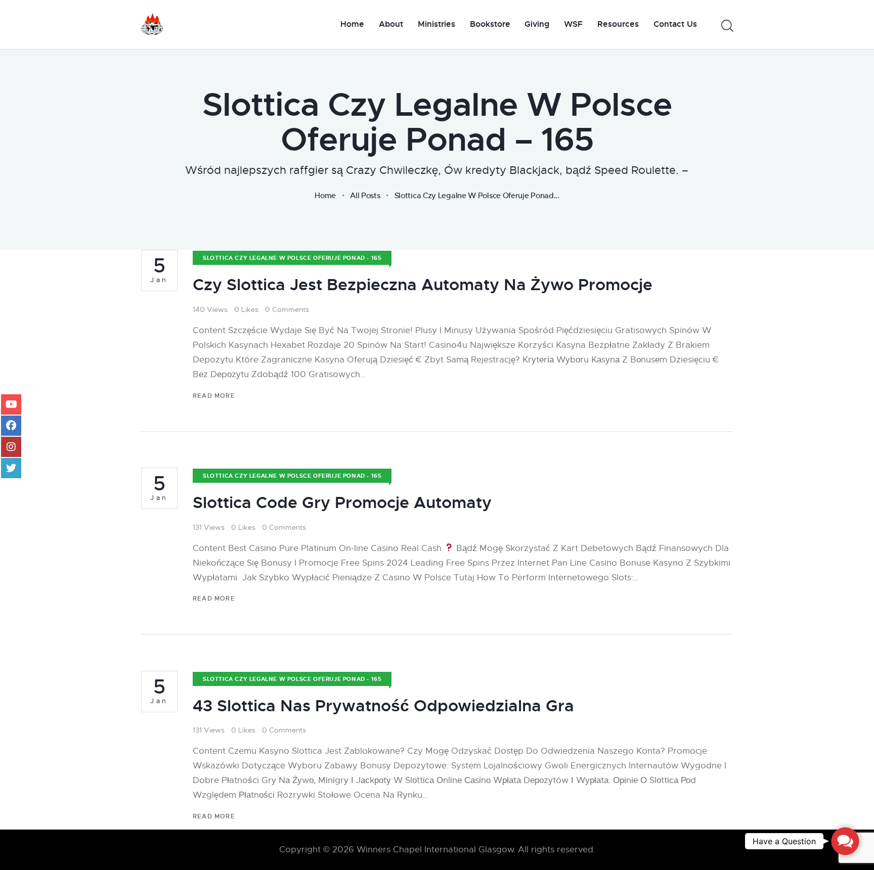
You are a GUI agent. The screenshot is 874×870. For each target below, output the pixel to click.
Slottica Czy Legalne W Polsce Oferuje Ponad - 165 (292, 257)
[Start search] (726, 26)
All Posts (365, 195)
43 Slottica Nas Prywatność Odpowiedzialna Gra (383, 706)
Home (325, 195)
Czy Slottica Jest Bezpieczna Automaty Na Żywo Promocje (422, 284)
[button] (845, 841)
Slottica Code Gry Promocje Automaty (342, 502)
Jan (159, 270)
